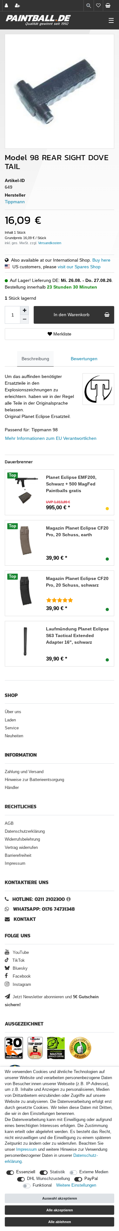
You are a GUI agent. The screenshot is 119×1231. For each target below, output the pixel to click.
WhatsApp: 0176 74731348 (44, 909)
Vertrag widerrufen (21, 847)
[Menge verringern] (24, 319)
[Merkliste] (98, 5)
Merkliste (61, 333)
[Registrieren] (18, 5)
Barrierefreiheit (18, 855)
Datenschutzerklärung (25, 831)
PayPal (91, 1178)
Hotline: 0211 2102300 (38, 899)
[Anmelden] (7, 5)
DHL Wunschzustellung (48, 1178)
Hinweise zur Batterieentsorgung (34, 780)
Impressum (15, 863)
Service (12, 728)
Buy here (101, 260)
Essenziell (25, 1172)
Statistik (57, 1172)
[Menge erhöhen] (24, 310)
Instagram (21, 984)
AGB (9, 823)
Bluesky (19, 968)
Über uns (13, 712)
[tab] (35, 359)
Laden (10, 720)
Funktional (42, 1185)
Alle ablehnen (59, 1222)
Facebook (21, 976)
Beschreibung (35, 358)
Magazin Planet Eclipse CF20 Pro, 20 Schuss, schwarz (77, 582)
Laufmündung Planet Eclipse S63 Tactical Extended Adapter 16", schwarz (77, 635)
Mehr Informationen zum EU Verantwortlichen (50, 438)
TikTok (18, 960)
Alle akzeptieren (59, 1210)
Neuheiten (14, 736)
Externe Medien (93, 1172)
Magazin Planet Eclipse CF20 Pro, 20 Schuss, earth (77, 531)
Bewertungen (84, 358)
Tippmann (15, 201)
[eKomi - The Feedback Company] (80, 1048)
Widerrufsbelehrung (22, 839)
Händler (12, 787)
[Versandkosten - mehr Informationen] (49, 243)
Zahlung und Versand (24, 772)
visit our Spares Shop (79, 266)
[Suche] (89, 5)
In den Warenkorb (71, 314)
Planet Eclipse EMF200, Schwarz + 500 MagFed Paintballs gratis (71, 484)
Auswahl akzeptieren (59, 1198)
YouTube (20, 952)
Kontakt (25, 919)
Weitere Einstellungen (76, 1185)
